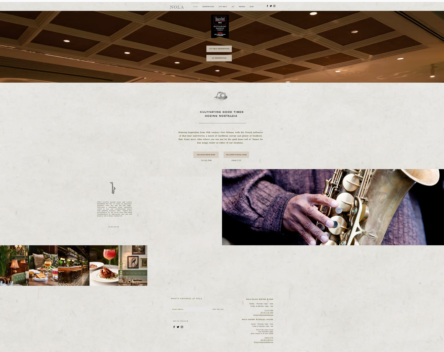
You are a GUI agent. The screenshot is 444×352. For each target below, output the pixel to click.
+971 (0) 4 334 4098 (266, 313)
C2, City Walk (269, 310)
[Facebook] (267, 6)
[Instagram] (274, 6)
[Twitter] (271, 6)
